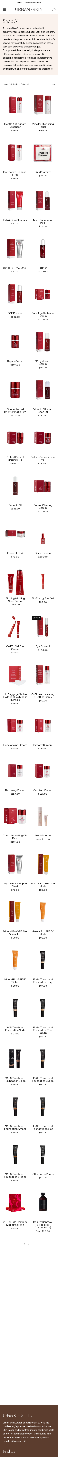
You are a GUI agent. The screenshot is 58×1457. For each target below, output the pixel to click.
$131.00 (42, 416)
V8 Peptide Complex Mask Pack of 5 (15, 1223)
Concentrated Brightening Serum (15, 410)
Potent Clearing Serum (43, 506)
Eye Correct (43, 646)
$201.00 (43, 557)
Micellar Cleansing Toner (43, 125)
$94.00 (15, 749)
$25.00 (43, 176)
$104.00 (43, 320)
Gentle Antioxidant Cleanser (15, 125)
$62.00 (43, 1178)
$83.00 (15, 1229)
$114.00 (15, 416)
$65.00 (15, 131)
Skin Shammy (43, 172)
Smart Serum (43, 553)
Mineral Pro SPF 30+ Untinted (43, 885)
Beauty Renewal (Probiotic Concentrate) (42, 1225)
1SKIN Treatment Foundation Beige (15, 1079)
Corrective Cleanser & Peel (15, 173)
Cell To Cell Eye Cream (15, 647)
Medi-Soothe (43, 835)
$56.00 (43, 890)
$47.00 (43, 131)
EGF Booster (15, 313)
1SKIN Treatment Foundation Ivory (43, 981)
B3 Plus (42, 268)
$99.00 (43, 368)
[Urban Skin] (29, 10)
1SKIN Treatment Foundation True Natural (43, 1030)
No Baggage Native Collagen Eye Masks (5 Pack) (15, 697)
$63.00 (43, 701)
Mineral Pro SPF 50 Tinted (15, 981)
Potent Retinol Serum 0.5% (15, 458)
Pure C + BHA (15, 553)
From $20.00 (43, 1231)
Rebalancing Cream (15, 745)
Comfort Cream (42, 790)
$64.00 (43, 986)
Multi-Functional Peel (42, 221)
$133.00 (43, 272)
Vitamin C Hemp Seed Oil (42, 410)
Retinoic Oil (15, 505)
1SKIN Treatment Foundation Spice (43, 1127)
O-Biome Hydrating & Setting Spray (42, 695)
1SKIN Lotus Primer (43, 1174)
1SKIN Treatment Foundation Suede (43, 1079)
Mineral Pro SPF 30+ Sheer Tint (15, 933)
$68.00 (15, 704)
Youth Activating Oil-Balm (15, 837)
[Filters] (54, 84)
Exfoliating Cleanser (15, 220)
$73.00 (15, 890)
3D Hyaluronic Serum (42, 362)
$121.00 (42, 794)
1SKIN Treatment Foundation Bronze (15, 1175)
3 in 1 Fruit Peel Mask (15, 268)
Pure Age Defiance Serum (43, 314)
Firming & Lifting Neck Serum (15, 600)
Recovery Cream (15, 790)
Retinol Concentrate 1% (43, 458)
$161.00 (15, 605)
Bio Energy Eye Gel (43, 598)
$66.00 (43, 938)
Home (5, 84)
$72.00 (15, 224)
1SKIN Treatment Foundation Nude (15, 1029)
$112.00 (42, 464)
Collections (15, 84)
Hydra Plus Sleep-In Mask (15, 885)
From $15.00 (43, 839)
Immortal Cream (43, 745)
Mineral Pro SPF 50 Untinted (43, 933)
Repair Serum (15, 361)
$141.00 (15, 317)
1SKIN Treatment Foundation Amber (15, 1127)
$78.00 (43, 226)
